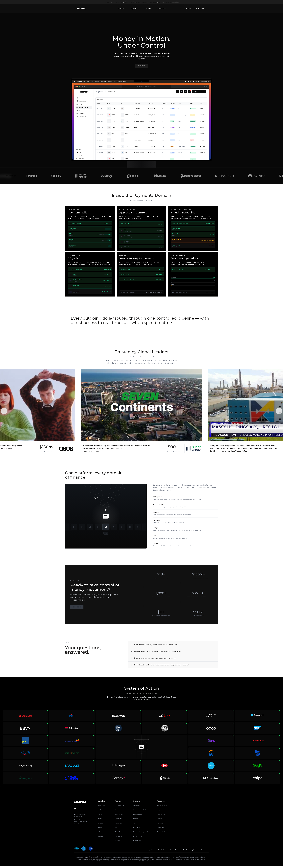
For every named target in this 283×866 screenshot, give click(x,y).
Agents (134, 8)
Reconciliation (119, 814)
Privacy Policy (150, 850)
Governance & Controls (140, 810)
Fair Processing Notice (190, 850)
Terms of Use (205, 850)
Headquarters (102, 810)
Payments (101, 814)
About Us (160, 823)
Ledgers (100, 827)
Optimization (119, 805)
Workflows (136, 805)
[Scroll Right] (279, 411)
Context (135, 823)
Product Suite (161, 832)
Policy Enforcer (119, 832)
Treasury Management (140, 832)
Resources (162, 8)
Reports (135, 818)
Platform (147, 8)
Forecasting (118, 836)
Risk (99, 832)
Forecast (100, 823)
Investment (118, 823)
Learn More (175, 2)
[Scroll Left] (4, 411)
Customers (160, 827)
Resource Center (162, 805)
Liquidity (100, 836)
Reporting (118, 840)
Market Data (137, 840)
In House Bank (137, 836)
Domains (120, 8)
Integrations (161, 810)
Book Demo (200, 8)
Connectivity (137, 827)
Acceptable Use (175, 850)
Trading (100, 818)
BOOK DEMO (141, 65)
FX (116, 810)
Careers (159, 818)
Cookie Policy (162, 850)
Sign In (188, 8)
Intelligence (101, 805)
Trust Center (161, 814)
